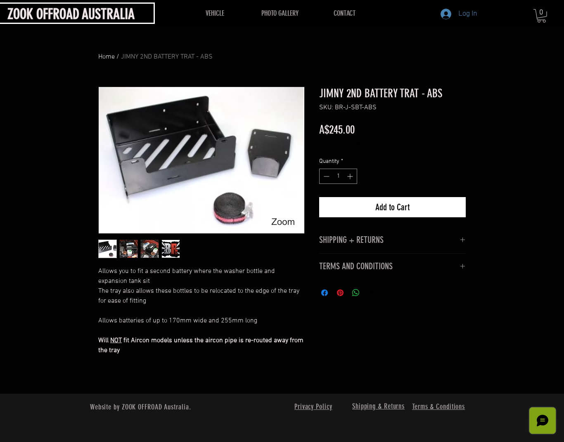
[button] (541, 16)
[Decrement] (325, 176)
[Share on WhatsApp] (356, 293)
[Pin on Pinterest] (340, 293)
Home (106, 57)
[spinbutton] (338, 176)
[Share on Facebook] (324, 293)
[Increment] (351, 176)
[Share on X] (372, 293)
